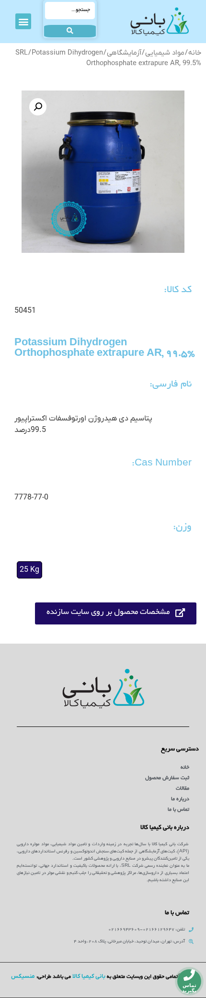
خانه (194, 52)
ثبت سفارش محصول (167, 778)
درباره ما (180, 799)
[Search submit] (70, 31)
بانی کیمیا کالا (88, 976)
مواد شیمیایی (164, 52)
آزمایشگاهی (124, 52)
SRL (21, 52)
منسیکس (23, 976)
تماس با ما (178, 810)
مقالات (182, 789)
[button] (23, 21)
